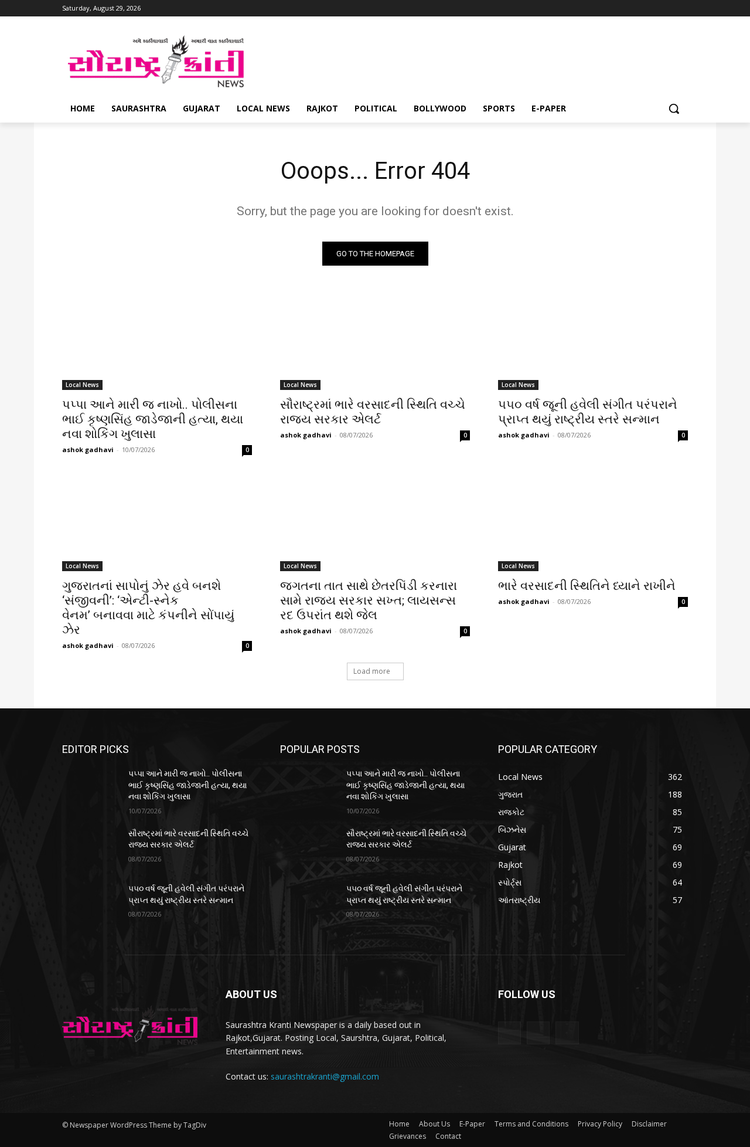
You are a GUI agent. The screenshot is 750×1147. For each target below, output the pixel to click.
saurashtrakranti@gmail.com (325, 1076)
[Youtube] (681, 8)
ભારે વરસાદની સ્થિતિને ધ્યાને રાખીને (587, 586)
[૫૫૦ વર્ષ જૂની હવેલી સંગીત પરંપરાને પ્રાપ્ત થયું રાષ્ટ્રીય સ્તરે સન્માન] (593, 342)
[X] (664, 8)
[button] (674, 108)
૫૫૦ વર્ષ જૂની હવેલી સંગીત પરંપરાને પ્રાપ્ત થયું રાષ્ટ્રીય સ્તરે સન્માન (587, 412)
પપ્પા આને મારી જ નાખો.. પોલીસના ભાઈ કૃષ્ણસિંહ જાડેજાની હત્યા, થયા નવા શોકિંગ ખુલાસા (152, 419)
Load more (371, 671)
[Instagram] (649, 8)
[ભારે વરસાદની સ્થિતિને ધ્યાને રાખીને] (593, 523)
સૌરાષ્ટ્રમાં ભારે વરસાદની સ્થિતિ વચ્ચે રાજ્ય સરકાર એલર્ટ (372, 412)
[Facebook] (632, 8)
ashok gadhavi (88, 449)
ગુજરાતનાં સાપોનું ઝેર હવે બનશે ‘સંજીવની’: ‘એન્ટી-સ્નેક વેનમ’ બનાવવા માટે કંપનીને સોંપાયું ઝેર (148, 608)
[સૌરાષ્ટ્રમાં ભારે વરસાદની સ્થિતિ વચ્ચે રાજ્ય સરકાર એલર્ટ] (375, 342)
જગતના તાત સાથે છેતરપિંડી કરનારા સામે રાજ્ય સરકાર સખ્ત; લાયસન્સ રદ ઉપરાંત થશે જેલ (368, 600)
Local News (82, 385)
